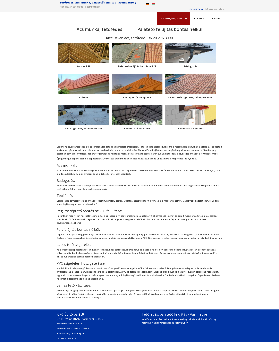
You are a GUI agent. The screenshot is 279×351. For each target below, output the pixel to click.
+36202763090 (196, 9)
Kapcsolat (199, 18)
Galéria (216, 18)
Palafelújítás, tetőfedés (174, 18)
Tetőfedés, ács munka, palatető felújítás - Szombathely (98, 2)
